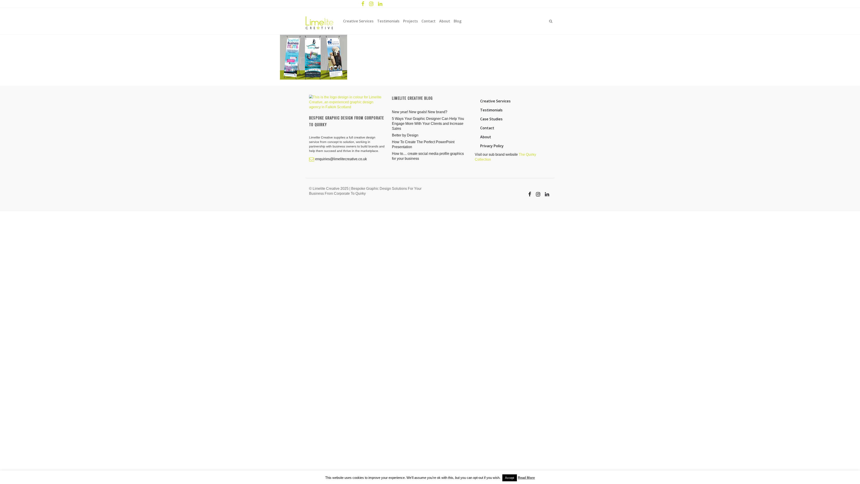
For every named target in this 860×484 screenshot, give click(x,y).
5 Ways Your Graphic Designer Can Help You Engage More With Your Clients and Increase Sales (428, 123)
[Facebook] (363, 3)
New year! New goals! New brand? (419, 112)
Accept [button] (509, 478)
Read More (526, 478)
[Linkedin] (380, 3)
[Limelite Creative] (319, 21)
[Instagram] (371, 3)
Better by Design (405, 135)
